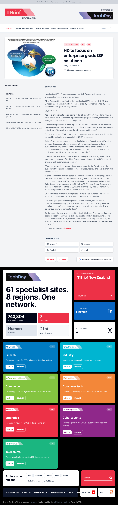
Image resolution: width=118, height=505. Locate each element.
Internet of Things (77, 28)
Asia (29, 475)
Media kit (20, 367)
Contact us (26, 492)
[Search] (110, 28)
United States (49, 481)
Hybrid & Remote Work (59, 28)
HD (83, 44)
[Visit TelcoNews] (18, 444)
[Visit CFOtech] (18, 347)
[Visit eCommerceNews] (18, 378)
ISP (89, 44)
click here (67, 228)
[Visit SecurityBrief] (75, 409)
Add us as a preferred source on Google (96, 259)
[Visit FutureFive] (75, 378)
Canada (49, 475)
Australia (38, 475)
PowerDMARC (76, 502)
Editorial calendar (41, 492)
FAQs (71, 492)
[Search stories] (110, 478)
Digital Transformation (24, 28)
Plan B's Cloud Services (46, 502)
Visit (8, 367)
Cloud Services (71, 44)
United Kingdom (34, 481)
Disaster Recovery (42, 28)
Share (52, 259)
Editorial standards (58, 492)
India (57, 475)
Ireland (65, 475)
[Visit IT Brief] (18, 409)
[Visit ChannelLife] (75, 347)
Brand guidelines (12, 492)
